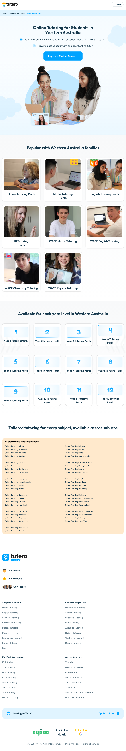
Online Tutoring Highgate (16, 479)
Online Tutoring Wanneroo (16, 527)
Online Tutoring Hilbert (15, 485)
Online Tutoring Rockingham (17, 518)
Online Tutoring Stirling (75, 518)
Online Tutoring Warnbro (15, 531)
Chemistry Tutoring (11, 622)
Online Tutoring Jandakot (76, 482)
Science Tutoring (10, 617)
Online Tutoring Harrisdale (76, 472)
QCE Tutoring (9, 677)
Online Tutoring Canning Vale (77, 456)
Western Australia (33, 13)
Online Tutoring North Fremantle (79, 498)
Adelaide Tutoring (74, 627)
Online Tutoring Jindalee (75, 485)
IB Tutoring (7, 662)
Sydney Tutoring (73, 612)
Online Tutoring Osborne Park (77, 505)
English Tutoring (10, 612)
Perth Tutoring (72, 622)
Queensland (71, 672)
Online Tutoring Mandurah (16, 505)
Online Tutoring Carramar (16, 466)
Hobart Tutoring (73, 632)
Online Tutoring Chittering (16, 469)
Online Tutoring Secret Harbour (18, 521)
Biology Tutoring (10, 627)
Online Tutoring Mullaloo (75, 495)
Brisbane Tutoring (74, 617)
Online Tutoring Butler (74, 453)
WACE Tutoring (9, 682)
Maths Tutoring (9, 607)
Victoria (69, 662)
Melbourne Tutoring (75, 607)
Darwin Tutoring (73, 643)
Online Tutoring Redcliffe (15, 514)
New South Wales (74, 667)
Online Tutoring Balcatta (15, 453)
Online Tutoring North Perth (77, 501)
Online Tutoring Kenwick (15, 498)
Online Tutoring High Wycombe (18, 482)
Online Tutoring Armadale (16, 449)
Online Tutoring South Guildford (78, 514)
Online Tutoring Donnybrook (77, 466)
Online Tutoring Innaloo (75, 479)
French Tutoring (10, 643)
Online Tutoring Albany (15, 446)
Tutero (5, 13)
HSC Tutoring (8, 672)
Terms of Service (90, 743)
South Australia (73, 682)
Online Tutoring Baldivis (15, 456)
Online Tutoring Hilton (14, 488)
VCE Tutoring (8, 667)
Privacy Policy (72, 743)
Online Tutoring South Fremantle (79, 511)
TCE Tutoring (8, 692)
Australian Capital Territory (79, 692)
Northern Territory (74, 697)
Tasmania (70, 687)
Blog (4, 648)
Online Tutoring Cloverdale (16, 472)
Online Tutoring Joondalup (76, 488)
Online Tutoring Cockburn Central (79, 462)
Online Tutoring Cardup (15, 462)
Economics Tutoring (12, 637)
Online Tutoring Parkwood (16, 511)
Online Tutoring (17, 13)
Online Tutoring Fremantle (76, 469)
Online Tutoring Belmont (75, 446)
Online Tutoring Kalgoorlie (16, 495)
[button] (118, 4)
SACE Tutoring (9, 687)
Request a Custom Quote (61, 56)
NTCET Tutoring (10, 697)
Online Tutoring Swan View (76, 521)
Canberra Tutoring (74, 637)
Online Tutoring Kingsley (15, 501)
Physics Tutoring (10, 632)
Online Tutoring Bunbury (75, 449)
